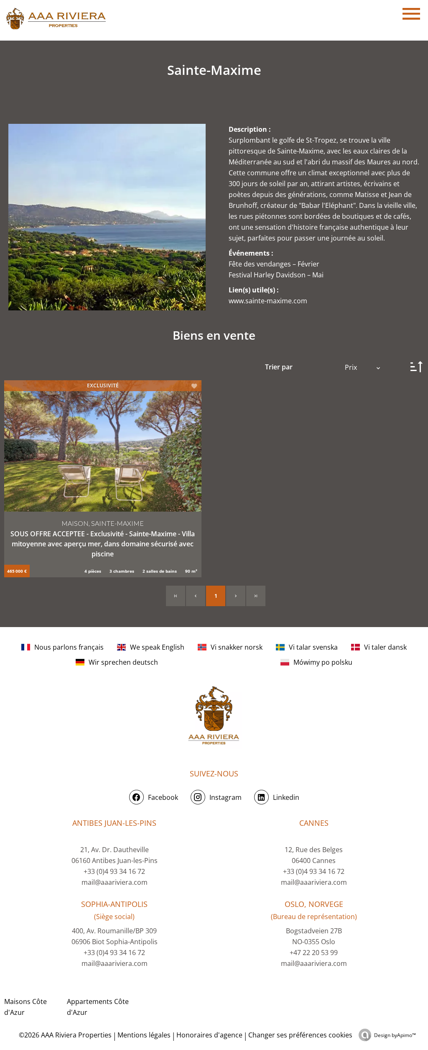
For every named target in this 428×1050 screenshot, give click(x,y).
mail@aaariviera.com (115, 882)
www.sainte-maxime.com (268, 300)
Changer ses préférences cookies (300, 1035)
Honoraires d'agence (209, 1035)
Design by (395, 1035)
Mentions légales (144, 1035)
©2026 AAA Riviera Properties (64, 1035)
